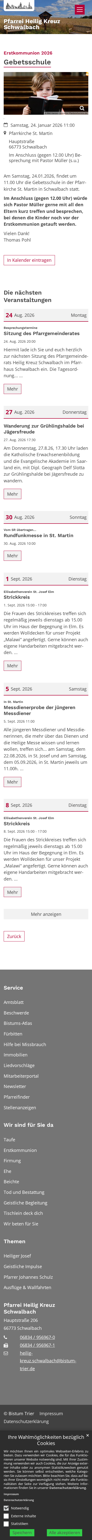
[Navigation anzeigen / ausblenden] (80, 10)
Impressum (11, 1494)
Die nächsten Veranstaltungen (28, 296)
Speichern (22, 1532)
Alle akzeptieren (64, 1532)
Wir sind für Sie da (28, 1125)
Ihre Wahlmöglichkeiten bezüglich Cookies (46, 1440)
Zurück (14, 936)
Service (13, 988)
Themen (15, 1241)
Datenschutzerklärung (67, 1487)
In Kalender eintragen (29, 260)
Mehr (12, 389)
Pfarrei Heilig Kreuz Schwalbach (29, 1308)
